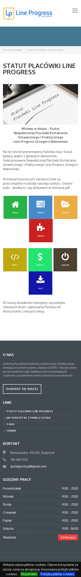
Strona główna (12, 50)
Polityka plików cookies (57, 574)
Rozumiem (29, 574)
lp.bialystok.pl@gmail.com (29, 466)
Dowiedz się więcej (22, 388)
